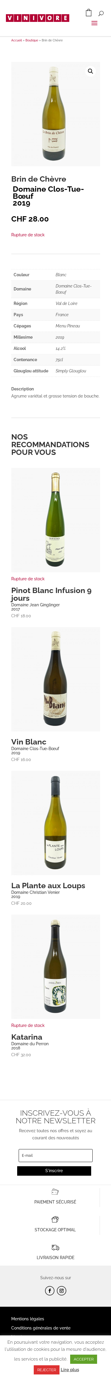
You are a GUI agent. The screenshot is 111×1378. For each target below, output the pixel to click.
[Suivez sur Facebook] (49, 1290)
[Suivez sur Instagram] (61, 1290)
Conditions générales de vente (40, 1328)
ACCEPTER (84, 1359)
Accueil (16, 40)
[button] (90, 71)
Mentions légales (27, 1318)
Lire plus (70, 1369)
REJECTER (46, 1370)
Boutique (31, 40)
